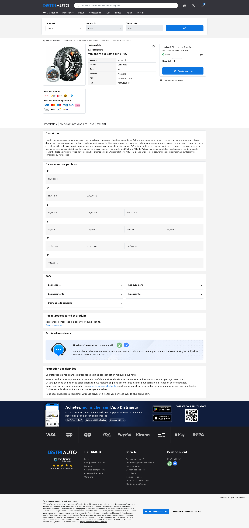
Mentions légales (133, 476)
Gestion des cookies (135, 469)
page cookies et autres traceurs (71, 517)
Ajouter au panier (185, 71)
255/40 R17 (171, 229)
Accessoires (95, 12)
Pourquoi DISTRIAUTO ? (95, 462)
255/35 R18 (132, 246)
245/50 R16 (132, 212)
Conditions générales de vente (140, 462)
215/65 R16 (52, 212)
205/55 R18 (53, 246)
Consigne (88, 476)
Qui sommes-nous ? (135, 459)
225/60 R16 (92, 212)
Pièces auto (68, 12)
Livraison (88, 466)
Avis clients (131, 473)
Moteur (140, 12)
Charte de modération (136, 484)
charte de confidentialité (103, 385)
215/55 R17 (52, 229)
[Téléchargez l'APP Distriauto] (162, 409)
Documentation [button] (54, 324)
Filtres (118, 12)
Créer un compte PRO (94, 469)
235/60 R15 (92, 195)
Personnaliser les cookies (187, 511)
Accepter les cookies (156, 511)
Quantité (166, 61)
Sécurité (101, 124)
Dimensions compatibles (73, 124)
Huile (107, 12)
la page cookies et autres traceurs (93, 521)
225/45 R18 (92, 246)
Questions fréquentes (94, 473)
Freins (129, 12)
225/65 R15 (52, 195)
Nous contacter (133, 466)
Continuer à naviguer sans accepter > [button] (232, 498)
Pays (86, 459)
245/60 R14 (53, 178)
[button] (184, 5)
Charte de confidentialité (137, 480)
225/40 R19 (53, 263)
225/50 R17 (92, 229)
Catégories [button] (52, 12)
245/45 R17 (131, 229)
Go (184, 28)
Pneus (81, 12)
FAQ (92, 124)
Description (50, 124)
